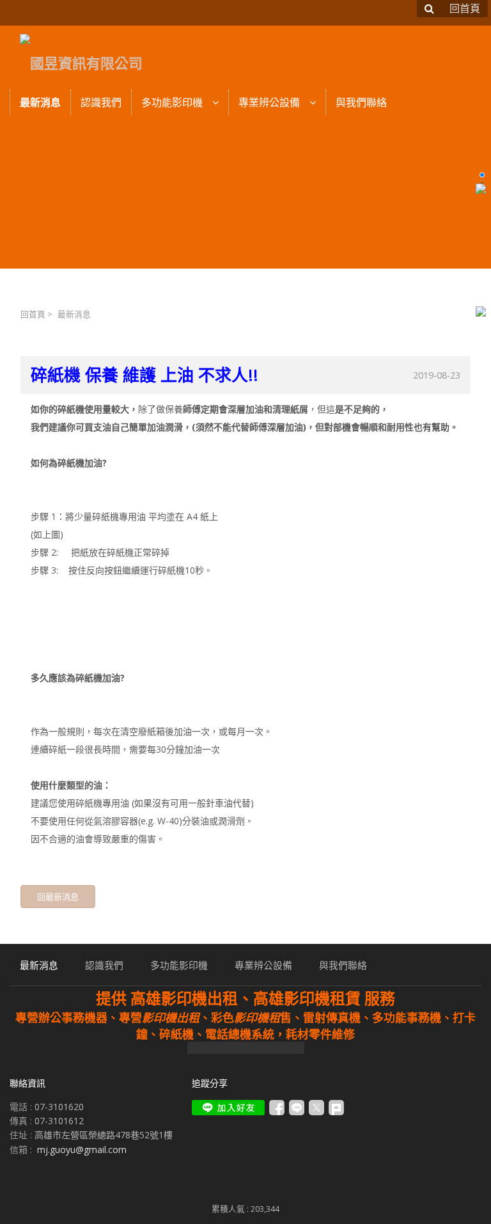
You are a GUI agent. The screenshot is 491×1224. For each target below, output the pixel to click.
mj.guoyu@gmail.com (82, 1149)
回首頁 (32, 314)
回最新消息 (58, 896)
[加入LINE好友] (228, 1107)
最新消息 (74, 314)
